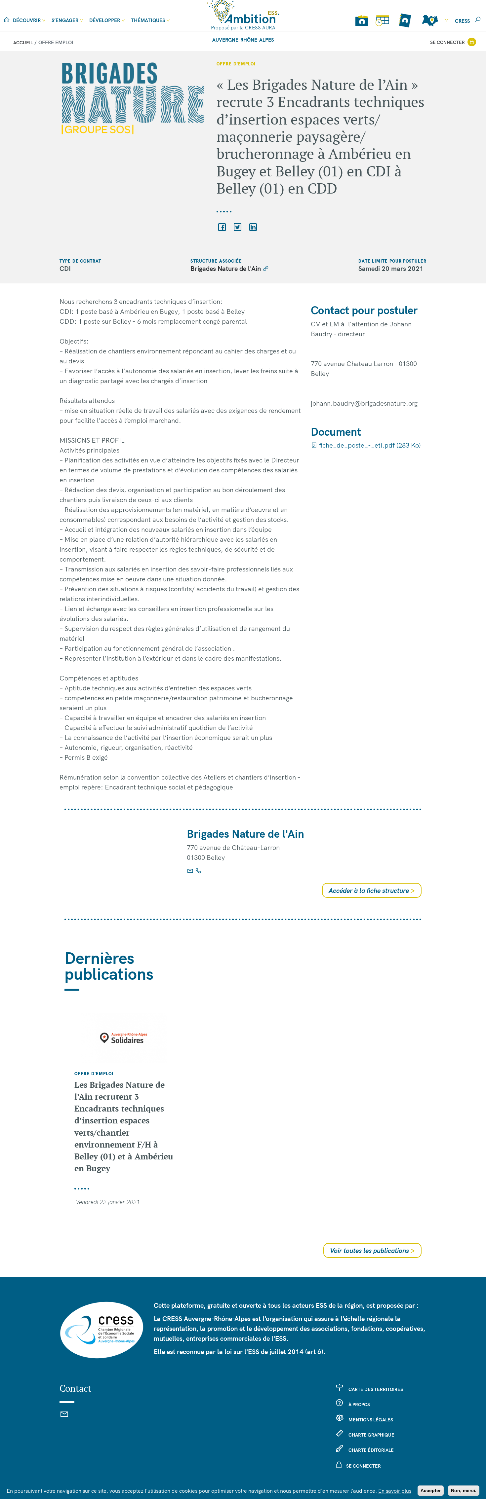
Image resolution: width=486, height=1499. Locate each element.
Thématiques (148, 20)
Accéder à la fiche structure (372, 890)
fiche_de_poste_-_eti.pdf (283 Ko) (369, 445)
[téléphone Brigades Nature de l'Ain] (198, 870)
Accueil (23, 43)
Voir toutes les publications (372, 1250)
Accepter (431, 1490)
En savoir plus (394, 1490)
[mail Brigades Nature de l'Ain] (190, 870)
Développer (104, 20)
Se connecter (447, 42)
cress (462, 21)
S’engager (65, 20)
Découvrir (27, 20)
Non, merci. (463, 1490)
